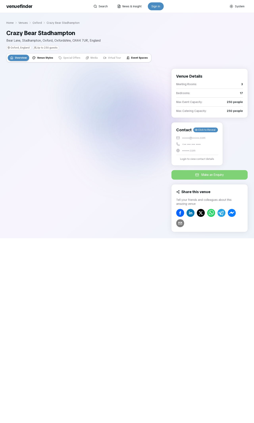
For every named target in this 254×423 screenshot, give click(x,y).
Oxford (37, 23)
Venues (23, 23)
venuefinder (19, 6)
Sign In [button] (155, 6)
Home (10, 23)
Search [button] (103, 6)
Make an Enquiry (212, 175)
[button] (197, 143)
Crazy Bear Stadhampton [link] (63, 23)
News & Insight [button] (131, 6)
